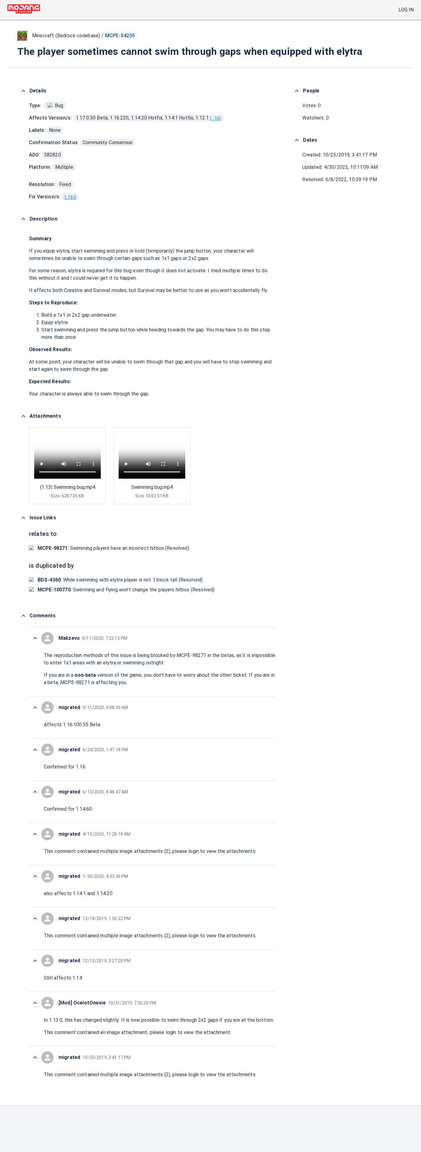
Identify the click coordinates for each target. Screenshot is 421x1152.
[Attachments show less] (23, 416)
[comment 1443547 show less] (35, 638)
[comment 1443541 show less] (35, 918)
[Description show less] (23, 219)
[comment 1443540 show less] (35, 961)
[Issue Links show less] (23, 518)
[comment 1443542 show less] (35, 876)
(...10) (215, 118)
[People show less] (297, 91)
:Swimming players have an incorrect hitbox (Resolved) (113, 548)
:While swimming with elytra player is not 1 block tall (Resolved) (120, 580)
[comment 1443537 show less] (35, 1057)
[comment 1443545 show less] (35, 750)
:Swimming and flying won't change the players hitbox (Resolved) (126, 590)
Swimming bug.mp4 (152, 487)
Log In (406, 10)
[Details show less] (23, 91)
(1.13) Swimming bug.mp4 (67, 487)
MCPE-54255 (120, 36)
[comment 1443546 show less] (35, 707)
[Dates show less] (297, 140)
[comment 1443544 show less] (35, 792)
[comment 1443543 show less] (35, 834)
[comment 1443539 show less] (35, 1003)
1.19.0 (70, 197)
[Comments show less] (23, 616)
